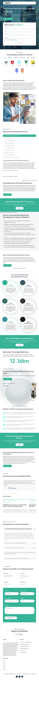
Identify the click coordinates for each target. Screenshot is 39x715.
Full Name (7, 590)
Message (7, 605)
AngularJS (12, 65)
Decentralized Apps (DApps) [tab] (9, 150)
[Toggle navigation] (34, 3)
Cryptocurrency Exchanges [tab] (9, 142)
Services (4, 665)
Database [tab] (16, 57)
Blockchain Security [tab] (7, 138)
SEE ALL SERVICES (8, 18)
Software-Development (11, 5)
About (4, 663)
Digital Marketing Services (24, 646)
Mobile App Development (24, 644)
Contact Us (7, 194)
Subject (22, 598)
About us (19, 673)
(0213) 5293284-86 (7, 584)
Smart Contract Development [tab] (9, 140)
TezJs (6, 65)
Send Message (10, 617)
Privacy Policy (33, 673)
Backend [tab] (10, 57)
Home (4, 5)
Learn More (7, 265)
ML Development (23, 652)
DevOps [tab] (33, 57)
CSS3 (17, 73)
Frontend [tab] (5, 57)
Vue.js (26, 65)
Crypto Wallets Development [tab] (9, 147)
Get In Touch (19, 42)
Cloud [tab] (28, 57)
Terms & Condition (26, 673)
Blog (4, 667)
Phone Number (8, 598)
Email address (23, 590)
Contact (4, 669)
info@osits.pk (22, 584)
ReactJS (19, 65)
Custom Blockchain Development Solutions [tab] (12, 135)
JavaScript (33, 65)
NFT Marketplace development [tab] (9, 154)
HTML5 (22, 73)
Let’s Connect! (19, 634)
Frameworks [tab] (22, 57)
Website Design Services (24, 648)
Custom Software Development (25, 642)
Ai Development (23, 650)
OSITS (4, 502)
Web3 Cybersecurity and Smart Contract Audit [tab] (12, 157)
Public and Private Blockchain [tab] (9, 145)
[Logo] (7, 3)
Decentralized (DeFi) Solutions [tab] (9, 152)
